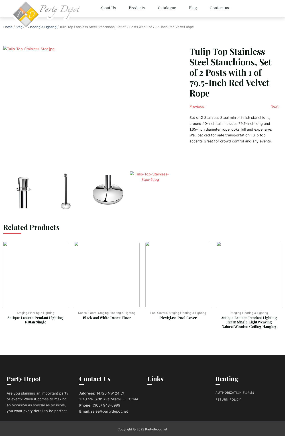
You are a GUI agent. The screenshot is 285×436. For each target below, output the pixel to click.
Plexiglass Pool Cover (178, 317)
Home (8, 27)
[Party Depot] (31, 14)
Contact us (219, 7)
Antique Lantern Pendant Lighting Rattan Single (35, 319)
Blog (193, 7)
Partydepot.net (156, 429)
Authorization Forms (235, 392)
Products (137, 7)
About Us (108, 7)
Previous (196, 106)
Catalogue (167, 7)
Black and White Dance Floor (107, 317)
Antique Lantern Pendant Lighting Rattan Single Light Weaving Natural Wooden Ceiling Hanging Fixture (249, 324)
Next (275, 106)
